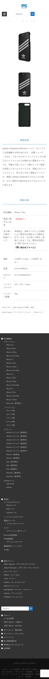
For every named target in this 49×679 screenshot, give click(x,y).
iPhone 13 (9, 389)
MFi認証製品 (8, 539)
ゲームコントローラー (14, 542)
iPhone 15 (9, 359)
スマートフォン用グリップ (16, 531)
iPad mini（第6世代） (14, 473)
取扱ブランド (8, 561)
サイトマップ (8, 637)
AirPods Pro (10, 484)
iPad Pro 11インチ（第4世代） (17, 443)
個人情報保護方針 (10, 641)
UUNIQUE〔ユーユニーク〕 (14, 597)
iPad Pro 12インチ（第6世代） (17, 432)
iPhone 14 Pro (11, 378)
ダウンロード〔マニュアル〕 (14, 634)
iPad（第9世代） (12, 465)
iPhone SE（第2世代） (14, 403)
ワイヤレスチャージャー (15, 524)
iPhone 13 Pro (11, 392)
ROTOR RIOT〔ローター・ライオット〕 (18, 590)
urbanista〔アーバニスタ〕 (13, 593)
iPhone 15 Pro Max (12, 370)
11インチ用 (10, 425)
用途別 (6, 499)
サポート (7, 615)
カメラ (6, 528)
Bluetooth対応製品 (10, 535)
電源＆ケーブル (9, 520)
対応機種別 (8, 339)
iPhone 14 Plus (11, 381)
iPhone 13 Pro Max (12, 396)
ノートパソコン (9, 408)
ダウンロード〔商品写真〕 (13, 630)
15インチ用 (10, 411)
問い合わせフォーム (25, 247)
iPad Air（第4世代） (13, 454)
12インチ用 (10, 422)
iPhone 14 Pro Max (12, 385)
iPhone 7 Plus (6, 307)
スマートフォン (9, 342)
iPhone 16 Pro (11, 348)
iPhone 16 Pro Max (12, 356)
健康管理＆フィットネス (13, 546)
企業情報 (7, 648)
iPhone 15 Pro (11, 363)
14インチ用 (10, 414)
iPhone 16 (9, 345)
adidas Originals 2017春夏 (21, 307)
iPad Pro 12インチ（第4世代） (17, 440)
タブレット (8, 429)
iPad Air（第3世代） (13, 458)
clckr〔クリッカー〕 (11, 571)
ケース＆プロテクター (12, 502)
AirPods (9, 487)
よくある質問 (9, 618)
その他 (6, 550)
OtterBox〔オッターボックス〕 (15, 582)
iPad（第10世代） (12, 462)
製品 (32, 307)
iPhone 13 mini (11, 400)
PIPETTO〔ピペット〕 (12, 586)
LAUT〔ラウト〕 (10, 579)
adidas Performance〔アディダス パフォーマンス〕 (22, 568)
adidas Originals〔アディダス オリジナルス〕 (17, 312)
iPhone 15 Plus (11, 367)
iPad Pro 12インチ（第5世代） (17, 436)
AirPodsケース (9, 481)
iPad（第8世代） (12, 469)
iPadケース (10, 509)
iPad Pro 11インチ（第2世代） (17, 451)
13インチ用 (10, 418)
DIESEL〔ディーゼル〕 (12, 575)
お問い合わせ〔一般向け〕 (13, 622)
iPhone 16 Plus (11, 352)
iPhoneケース (38, 312)
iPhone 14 (9, 374)
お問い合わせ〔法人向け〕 (13, 626)
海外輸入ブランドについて (13, 645)
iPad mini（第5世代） (14, 476)
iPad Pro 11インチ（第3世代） (17, 447)
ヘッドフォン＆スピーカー (13, 517)
